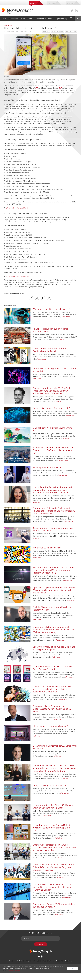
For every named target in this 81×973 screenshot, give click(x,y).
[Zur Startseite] (40, 951)
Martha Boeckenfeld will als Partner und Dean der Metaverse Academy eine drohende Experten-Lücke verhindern (52, 490)
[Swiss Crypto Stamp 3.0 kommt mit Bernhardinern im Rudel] (17, 355)
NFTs (36, 88)
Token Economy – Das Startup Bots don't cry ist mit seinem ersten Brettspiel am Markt (53, 828)
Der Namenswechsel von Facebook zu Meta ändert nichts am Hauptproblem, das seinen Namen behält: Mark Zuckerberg (54, 768)
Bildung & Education (57, 31)
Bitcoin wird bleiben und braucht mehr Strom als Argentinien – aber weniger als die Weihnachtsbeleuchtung (54, 630)
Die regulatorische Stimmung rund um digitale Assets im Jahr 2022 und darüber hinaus (53, 709)
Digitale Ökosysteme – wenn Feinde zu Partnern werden (52, 608)
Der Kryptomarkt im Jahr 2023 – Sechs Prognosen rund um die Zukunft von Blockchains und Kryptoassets (52, 391)
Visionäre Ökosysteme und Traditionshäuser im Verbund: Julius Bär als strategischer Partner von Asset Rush (54, 570)
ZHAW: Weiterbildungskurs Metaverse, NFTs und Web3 (54, 369)
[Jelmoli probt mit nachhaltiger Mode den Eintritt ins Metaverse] (17, 535)
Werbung (68, 961)
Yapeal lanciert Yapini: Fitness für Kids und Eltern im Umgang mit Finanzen (53, 806)
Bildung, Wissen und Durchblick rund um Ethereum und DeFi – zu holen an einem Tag (53, 450)
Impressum (30, 961)
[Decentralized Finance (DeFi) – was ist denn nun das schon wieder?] (17, 911)
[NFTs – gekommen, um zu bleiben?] (17, 733)
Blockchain (46, 31)
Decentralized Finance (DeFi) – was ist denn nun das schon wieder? (54, 905)
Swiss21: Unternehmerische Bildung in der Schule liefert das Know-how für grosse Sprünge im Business (53, 867)
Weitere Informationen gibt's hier (17, 208)
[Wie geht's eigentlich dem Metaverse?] (17, 316)
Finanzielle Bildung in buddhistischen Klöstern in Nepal (50, 330)
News (4, 18)
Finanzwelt (13, 18)
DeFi (60, 88)
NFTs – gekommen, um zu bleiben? (50, 725)
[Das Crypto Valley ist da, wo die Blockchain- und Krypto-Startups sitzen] (17, 653)
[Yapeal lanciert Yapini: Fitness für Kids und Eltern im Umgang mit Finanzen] (17, 812)
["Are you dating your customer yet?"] (17, 792)
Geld (23, 18)
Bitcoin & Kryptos (71, 31)
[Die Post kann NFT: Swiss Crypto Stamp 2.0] (17, 435)
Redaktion (20, 961)
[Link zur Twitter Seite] (72, 10)
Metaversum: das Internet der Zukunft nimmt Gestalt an (55, 747)
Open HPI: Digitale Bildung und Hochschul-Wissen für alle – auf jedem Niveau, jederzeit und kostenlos (54, 590)
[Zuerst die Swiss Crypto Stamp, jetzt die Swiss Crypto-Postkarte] (17, 673)
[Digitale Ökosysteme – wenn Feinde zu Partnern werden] (17, 614)
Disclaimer (59, 961)
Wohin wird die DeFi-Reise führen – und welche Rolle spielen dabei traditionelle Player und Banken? (52, 887)
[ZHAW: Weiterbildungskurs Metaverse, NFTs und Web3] (17, 375)
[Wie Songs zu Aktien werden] (17, 554)
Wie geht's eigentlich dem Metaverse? (51, 309)
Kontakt (12, 961)
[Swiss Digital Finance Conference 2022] (17, 415)
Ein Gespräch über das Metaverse (49, 467)
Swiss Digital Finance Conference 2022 (52, 408)
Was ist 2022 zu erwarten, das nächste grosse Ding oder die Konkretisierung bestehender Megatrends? (52, 689)
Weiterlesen (66, 317)
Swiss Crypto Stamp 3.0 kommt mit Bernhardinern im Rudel (50, 350)
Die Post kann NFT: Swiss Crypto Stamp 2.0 (52, 429)
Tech (30, 18)
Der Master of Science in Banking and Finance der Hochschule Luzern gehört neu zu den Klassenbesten (54, 511)
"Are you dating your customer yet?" (51, 785)
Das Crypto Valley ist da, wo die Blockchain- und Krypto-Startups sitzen (54, 648)
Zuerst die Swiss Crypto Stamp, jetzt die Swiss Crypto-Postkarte (52, 667)
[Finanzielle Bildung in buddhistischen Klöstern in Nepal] (17, 336)
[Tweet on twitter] (37, 298)
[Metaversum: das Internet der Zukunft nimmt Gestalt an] (17, 752)
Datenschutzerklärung (45, 961)
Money (32, 3)
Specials (52, 3)
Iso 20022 (70, 3)
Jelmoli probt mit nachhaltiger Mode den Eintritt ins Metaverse (53, 529)
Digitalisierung (61, 18)
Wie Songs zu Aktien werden (47, 547)
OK (73, 968)
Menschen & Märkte (44, 18)
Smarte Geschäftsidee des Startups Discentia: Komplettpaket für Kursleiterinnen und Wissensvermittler (54, 847)
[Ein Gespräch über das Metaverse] (17, 474)
